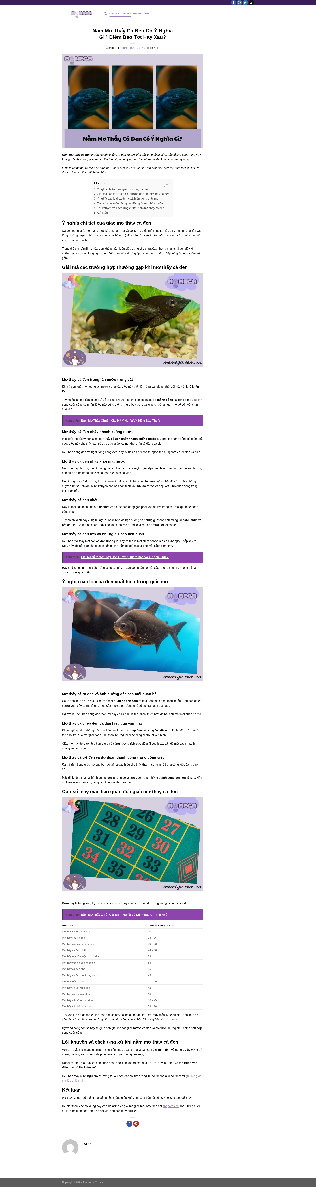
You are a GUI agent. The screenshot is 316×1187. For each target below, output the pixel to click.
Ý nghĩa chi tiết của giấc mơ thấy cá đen (123, 189)
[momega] (80, 13)
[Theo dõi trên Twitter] (245, 2)
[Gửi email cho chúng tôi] (251, 2)
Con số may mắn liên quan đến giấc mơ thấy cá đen (130, 203)
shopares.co (171, 1106)
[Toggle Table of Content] (165, 184)
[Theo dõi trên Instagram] (239, 2)
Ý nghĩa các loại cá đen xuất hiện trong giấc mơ (128, 198)
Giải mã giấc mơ (120, 13)
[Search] (105, 13)
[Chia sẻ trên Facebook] (129, 1124)
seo (158, 48)
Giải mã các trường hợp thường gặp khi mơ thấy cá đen (133, 193)
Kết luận (102, 212)
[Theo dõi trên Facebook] (233, 2)
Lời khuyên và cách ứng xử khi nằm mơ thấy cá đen (130, 208)
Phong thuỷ (141, 13)
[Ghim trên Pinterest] (136, 1124)
